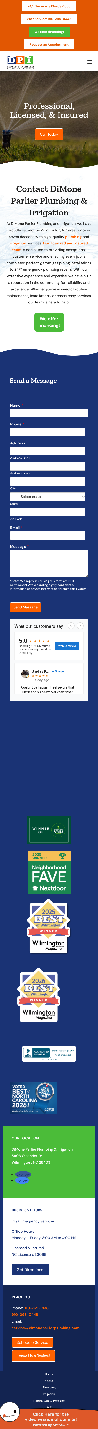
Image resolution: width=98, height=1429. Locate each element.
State (14, 504)
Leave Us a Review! (33, 1355)
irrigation (18, 243)
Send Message (25, 607)
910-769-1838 (36, 1308)
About (49, 1381)
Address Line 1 (20, 458)
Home (49, 1374)
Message (19, 546)
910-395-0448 (25, 1314)
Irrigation (49, 1394)
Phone (17, 424)
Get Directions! (30, 1269)
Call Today (49, 134)
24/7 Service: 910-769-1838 (49, 6)
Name (16, 405)
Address (17, 443)
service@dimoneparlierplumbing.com (46, 1327)
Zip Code (16, 519)
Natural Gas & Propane (49, 1401)
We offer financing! (49, 32)
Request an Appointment (49, 44)
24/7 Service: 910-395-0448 (49, 19)
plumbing (73, 236)
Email (16, 528)
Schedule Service (32, 1342)
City (13, 488)
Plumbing (49, 1387)
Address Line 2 (20, 473)
